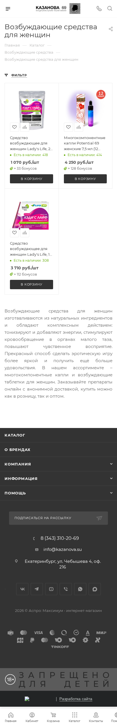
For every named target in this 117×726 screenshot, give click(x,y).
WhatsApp (80, 589)
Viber (66, 589)
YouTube (51, 589)
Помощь (15, 493)
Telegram (37, 589)
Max (95, 589)
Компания (18, 464)
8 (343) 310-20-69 (60, 538)
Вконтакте (22, 589)
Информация (21, 478)
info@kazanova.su (62, 549)
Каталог (15, 435)
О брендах (17, 449)
